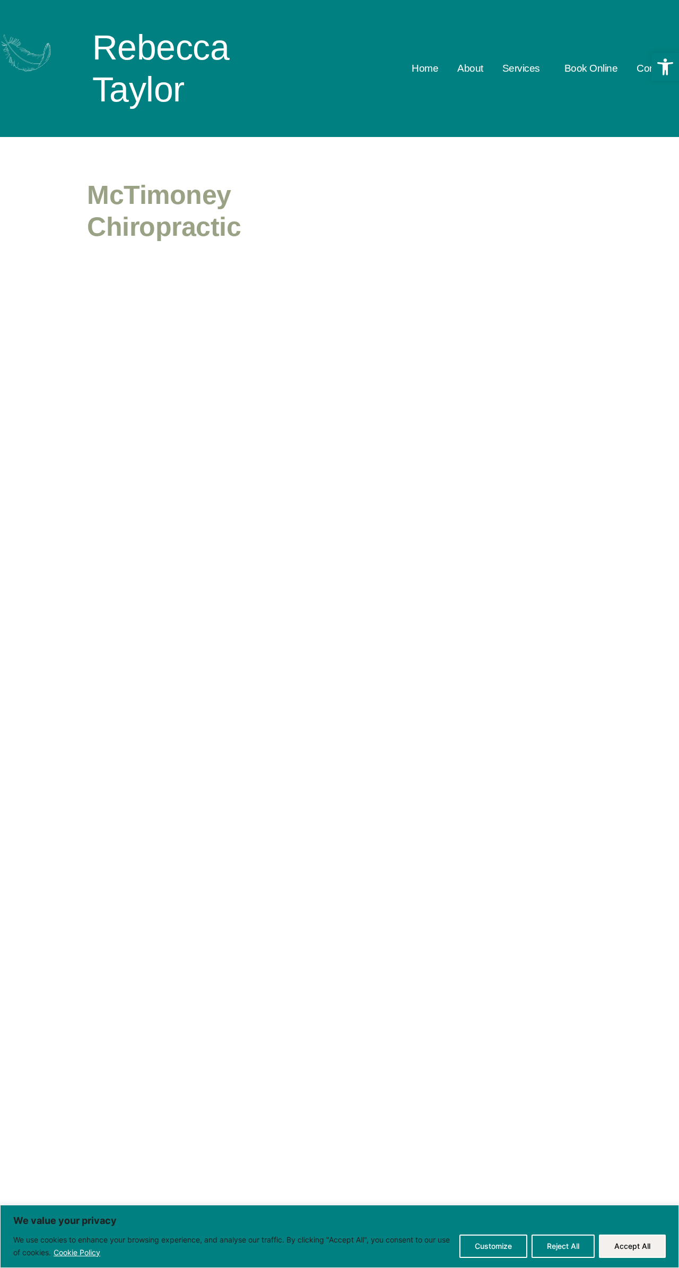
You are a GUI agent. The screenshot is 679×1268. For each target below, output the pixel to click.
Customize (493, 1245)
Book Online (591, 68)
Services (521, 68)
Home (425, 68)
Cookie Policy (77, 1252)
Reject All (563, 1245)
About (470, 68)
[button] (524, 69)
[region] (339, 1236)
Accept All (632, 1245)
